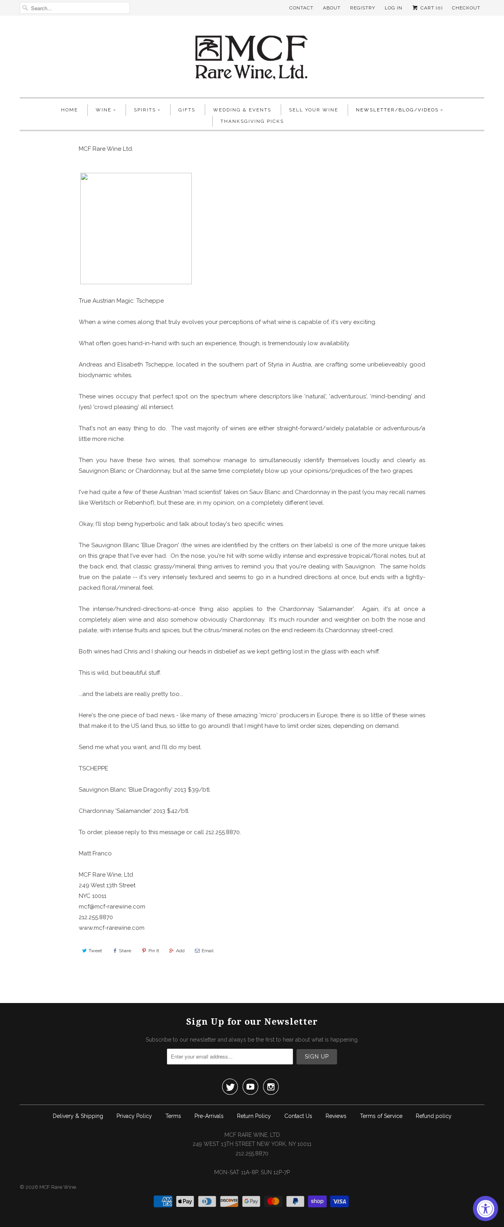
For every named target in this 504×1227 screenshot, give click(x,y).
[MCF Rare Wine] (252, 58)
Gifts (186, 110)
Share (125, 950)
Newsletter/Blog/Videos (397, 110)
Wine (103, 110)
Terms (173, 1116)
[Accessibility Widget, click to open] (485, 1208)
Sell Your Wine (313, 110)
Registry (362, 8)
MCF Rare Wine (57, 1187)
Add (180, 950)
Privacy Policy (134, 1116)
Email (207, 950)
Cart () (431, 8)
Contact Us (298, 1116)
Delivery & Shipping (78, 1116)
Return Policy (254, 1116)
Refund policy (434, 1116)
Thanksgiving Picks (252, 121)
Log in (393, 8)
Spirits (145, 110)
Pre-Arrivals (209, 1116)
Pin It (153, 950)
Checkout (466, 8)
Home (69, 110)
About (332, 8)
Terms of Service (381, 1116)
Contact (301, 8)
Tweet (95, 950)
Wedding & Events (242, 110)
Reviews (336, 1116)
